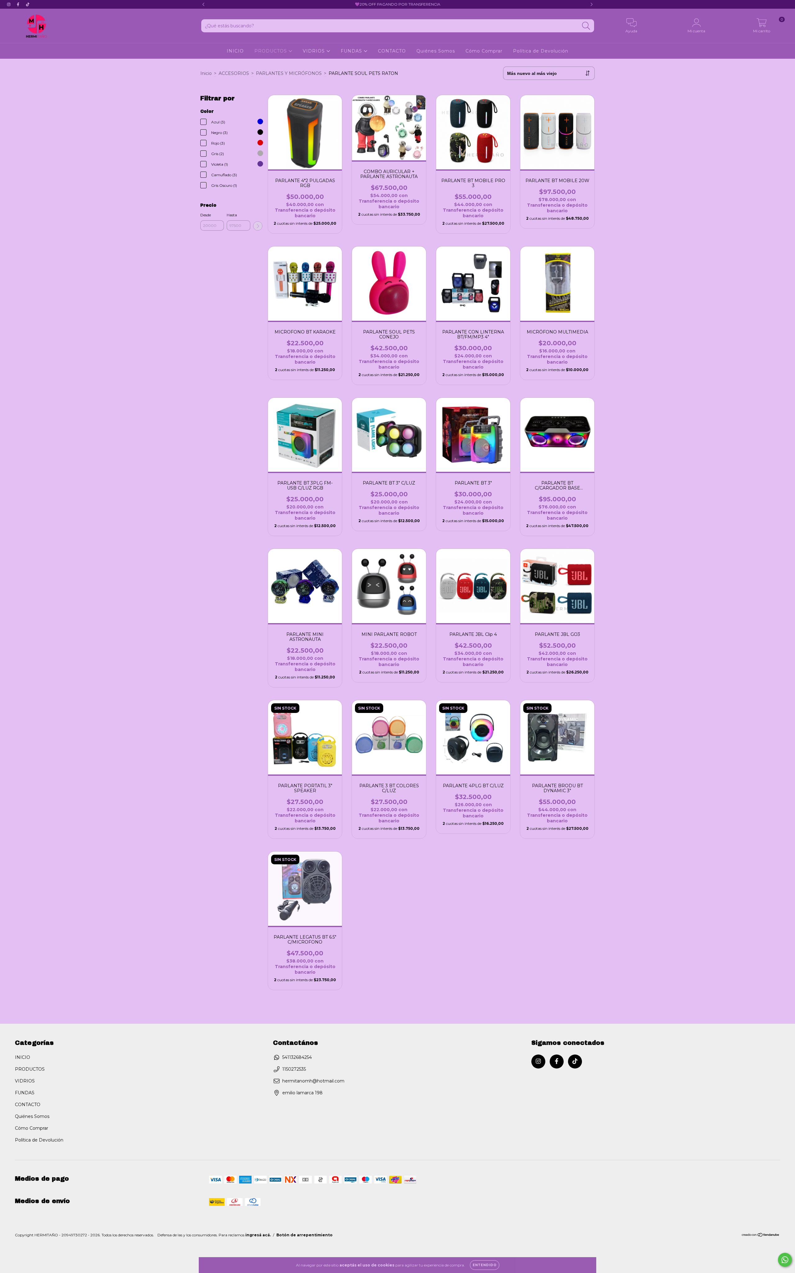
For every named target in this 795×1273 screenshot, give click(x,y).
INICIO (235, 51)
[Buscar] (586, 26)
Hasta (232, 215)
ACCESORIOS (234, 73)
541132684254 (297, 1057)
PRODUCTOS (271, 51)
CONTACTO (392, 51)
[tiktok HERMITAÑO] (28, 4)
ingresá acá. (258, 1235)
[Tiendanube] (760, 1235)
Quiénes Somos (435, 51)
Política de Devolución (540, 51)
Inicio (206, 73)
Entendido (485, 1265)
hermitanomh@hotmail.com (313, 1081)
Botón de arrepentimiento (304, 1235)
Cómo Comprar (484, 51)
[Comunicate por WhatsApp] (785, 1260)
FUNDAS (352, 51)
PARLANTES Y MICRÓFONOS (289, 73)
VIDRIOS (314, 51)
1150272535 (294, 1069)
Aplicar (257, 226)
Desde (205, 215)
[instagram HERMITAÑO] (9, 4)
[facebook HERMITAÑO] (18, 4)
